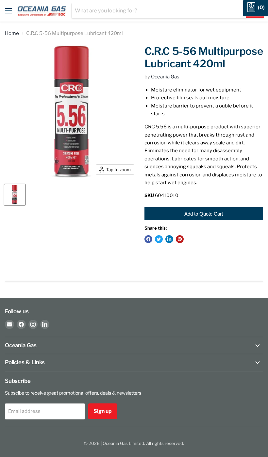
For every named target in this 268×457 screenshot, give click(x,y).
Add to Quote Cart (203, 214)
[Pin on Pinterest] (180, 239)
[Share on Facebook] (148, 239)
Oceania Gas (165, 77)
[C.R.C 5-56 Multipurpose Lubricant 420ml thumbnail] (14, 194)
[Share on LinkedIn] (169, 239)
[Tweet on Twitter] (159, 239)
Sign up (102, 411)
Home (12, 33)
